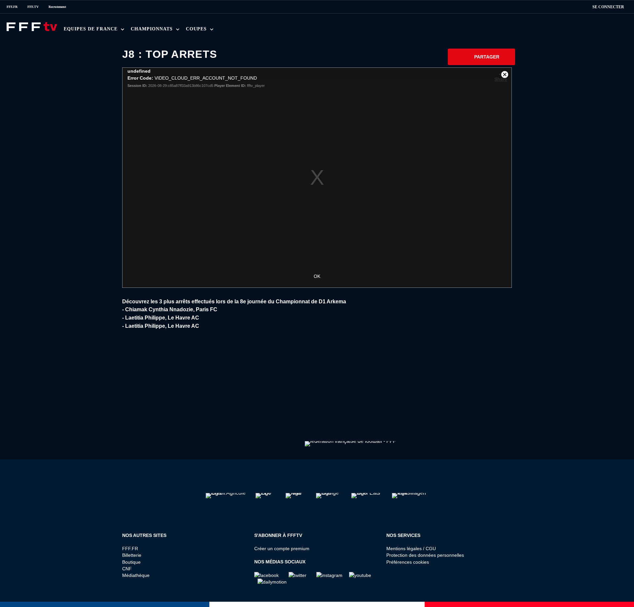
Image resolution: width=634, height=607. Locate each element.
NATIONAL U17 (283, 30)
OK (317, 276)
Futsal (215, 30)
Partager (486, 56)
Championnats (152, 28)
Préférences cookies (407, 562)
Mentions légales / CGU (411, 548)
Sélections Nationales (319, 30)
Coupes (197, 28)
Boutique (131, 562)
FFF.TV (33, 7)
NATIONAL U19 (240, 30)
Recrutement (57, 7)
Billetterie (131, 555)
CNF (127, 568)
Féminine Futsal (255, 30)
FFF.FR (12, 7)
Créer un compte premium (281, 548)
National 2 (324, 30)
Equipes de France (91, 28)
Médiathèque (136, 575)
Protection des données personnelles (425, 555)
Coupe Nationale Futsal (300, 30)
